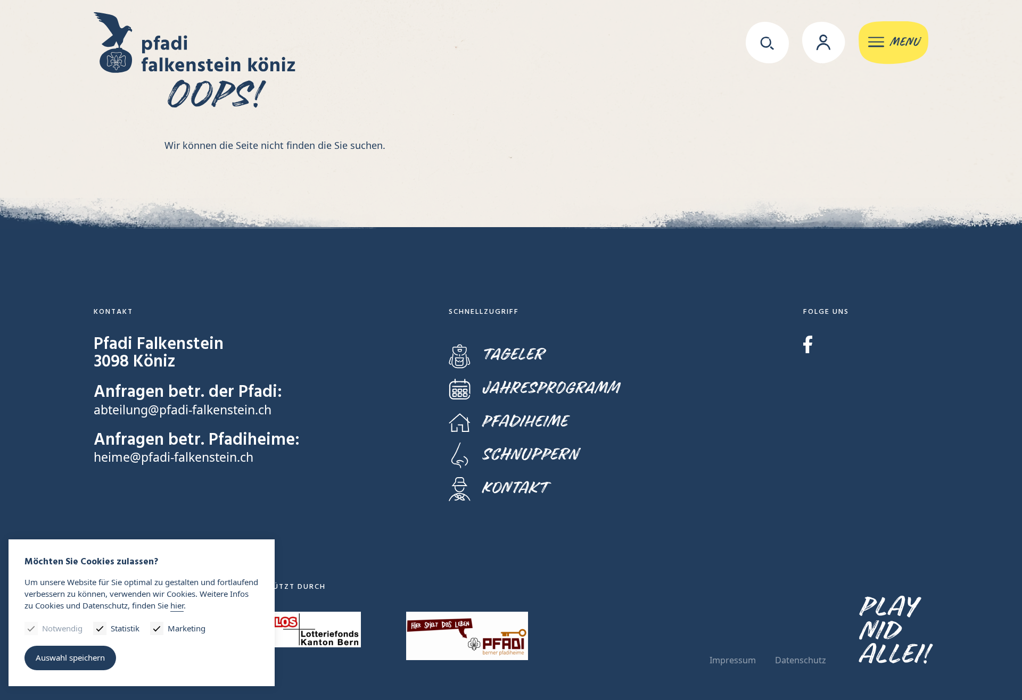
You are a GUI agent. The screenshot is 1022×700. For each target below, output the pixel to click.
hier (177, 605)
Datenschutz (800, 660)
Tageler (512, 354)
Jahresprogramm (550, 388)
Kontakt (514, 488)
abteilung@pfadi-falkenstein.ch (182, 409)
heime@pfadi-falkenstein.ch (173, 456)
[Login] (823, 42)
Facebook (807, 344)
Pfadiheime (524, 421)
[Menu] (893, 42)
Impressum (733, 660)
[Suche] (767, 42)
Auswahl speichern (70, 657)
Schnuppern (529, 454)
